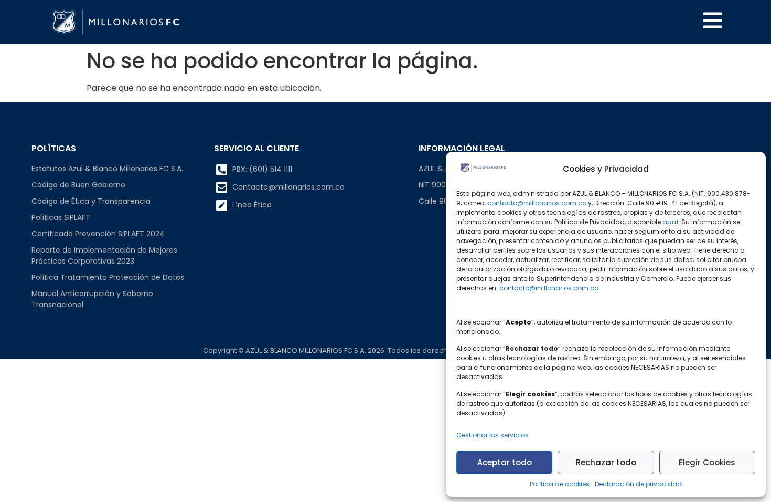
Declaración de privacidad (638, 483)
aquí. (671, 221)
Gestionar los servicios (492, 435)
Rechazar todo (606, 462)
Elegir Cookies (707, 462)
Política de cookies (560, 483)
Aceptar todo (504, 462)
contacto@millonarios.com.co (536, 202)
